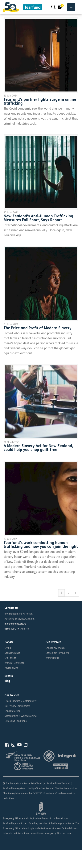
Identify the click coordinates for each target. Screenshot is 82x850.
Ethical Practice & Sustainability (20, 701)
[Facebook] (7, 744)
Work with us (52, 658)
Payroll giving (11, 668)
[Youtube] (19, 744)
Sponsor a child (12, 653)
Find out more (64, 834)
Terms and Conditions (16, 721)
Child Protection (13, 711)
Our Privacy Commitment (17, 706)
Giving (8, 648)
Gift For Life (10, 658)
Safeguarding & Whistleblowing (21, 716)
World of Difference (14, 663)
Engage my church (55, 648)
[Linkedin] (25, 744)
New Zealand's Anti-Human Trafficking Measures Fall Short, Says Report (38, 218)
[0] (60, 7)
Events (9, 676)
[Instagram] (13, 744)
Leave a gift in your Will (57, 653)
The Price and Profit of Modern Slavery (38, 328)
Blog (7, 681)
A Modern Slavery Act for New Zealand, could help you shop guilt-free (38, 448)
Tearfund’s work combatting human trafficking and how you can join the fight (41, 545)
